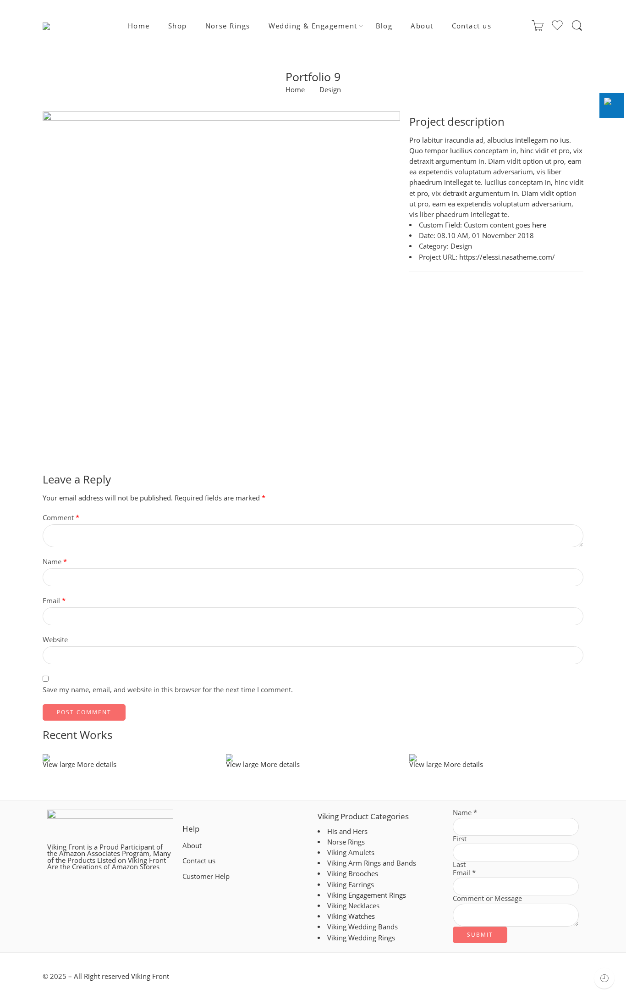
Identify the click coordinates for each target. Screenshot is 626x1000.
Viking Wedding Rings (361, 937)
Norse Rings (227, 26)
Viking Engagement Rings (366, 895)
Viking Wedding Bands (362, 926)
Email (54, 600)
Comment (61, 517)
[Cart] (537, 26)
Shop (177, 26)
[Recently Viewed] (604, 978)
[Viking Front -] (65, 26)
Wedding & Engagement (313, 26)
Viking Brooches (352, 873)
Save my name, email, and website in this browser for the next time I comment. (168, 689)
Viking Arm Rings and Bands (371, 863)
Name (55, 561)
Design (330, 90)
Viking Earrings (350, 884)
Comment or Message (487, 898)
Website (55, 639)
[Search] (577, 26)
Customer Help (206, 876)
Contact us (472, 26)
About (422, 26)
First (460, 839)
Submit (480, 935)
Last (459, 864)
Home (139, 26)
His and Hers (347, 831)
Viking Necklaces (353, 905)
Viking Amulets (350, 852)
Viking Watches (351, 916)
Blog (384, 26)
